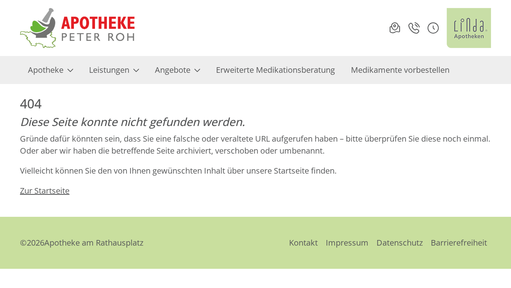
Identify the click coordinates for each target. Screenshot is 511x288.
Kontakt (303, 242)
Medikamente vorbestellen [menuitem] (400, 69)
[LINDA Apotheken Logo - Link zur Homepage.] (469, 28)
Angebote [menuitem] (172, 69)
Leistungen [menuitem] (109, 69)
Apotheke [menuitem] (45, 69)
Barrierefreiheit (459, 242)
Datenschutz (399, 242)
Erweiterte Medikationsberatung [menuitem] (275, 69)
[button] (433, 28)
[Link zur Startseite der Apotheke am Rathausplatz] (77, 28)
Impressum (347, 242)
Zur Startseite (44, 190)
